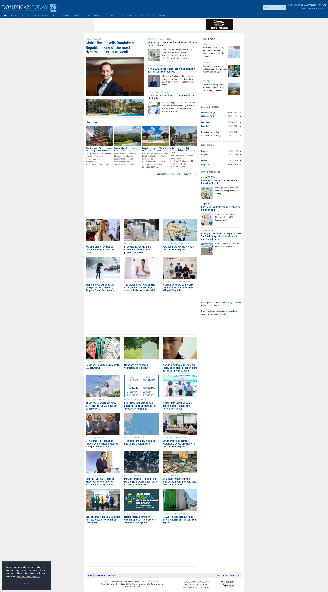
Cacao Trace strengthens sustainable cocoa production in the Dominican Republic (179, 444)
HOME (289, 5)
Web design (226, 581)
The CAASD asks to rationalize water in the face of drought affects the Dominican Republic (140, 288)
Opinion (67, 16)
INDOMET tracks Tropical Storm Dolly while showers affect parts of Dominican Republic (140, 482)
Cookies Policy (234, 575)
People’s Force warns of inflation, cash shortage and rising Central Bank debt (215, 69)
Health (56, 16)
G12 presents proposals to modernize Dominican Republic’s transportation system (102, 444)
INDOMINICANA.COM (196, 584)
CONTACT (321, 5)
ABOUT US (298, 5)
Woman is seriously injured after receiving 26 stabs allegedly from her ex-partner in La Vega (180, 368)
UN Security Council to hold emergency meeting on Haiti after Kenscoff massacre (180, 482)
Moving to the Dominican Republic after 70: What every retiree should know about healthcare (221, 236)
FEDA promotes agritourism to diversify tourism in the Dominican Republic (180, 520)
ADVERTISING (310, 5)
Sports (87, 16)
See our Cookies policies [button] (28, 577)
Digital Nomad (159, 16)
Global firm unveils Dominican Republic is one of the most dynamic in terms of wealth (110, 47)
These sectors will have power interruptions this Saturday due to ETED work (102, 406)
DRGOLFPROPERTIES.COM (196, 587)
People (77, 16)
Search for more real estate (168, 174)
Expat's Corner (170, 243)
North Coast (100, 16)
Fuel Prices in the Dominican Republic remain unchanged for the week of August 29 (140, 406)
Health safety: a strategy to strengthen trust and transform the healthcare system (140, 520)
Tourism (46, 16)
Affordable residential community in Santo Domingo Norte (182, 150)
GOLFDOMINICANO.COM (196, 581)
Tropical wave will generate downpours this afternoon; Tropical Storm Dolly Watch (100, 288)
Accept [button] (27, 583)
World (35, 16)
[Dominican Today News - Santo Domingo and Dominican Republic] (30, 7)
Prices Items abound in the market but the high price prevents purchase (137, 250)
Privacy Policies (221, 575)
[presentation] (193, 120)
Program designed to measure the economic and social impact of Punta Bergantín (179, 288)
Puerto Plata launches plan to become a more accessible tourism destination (178, 406)
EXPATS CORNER (214, 172)
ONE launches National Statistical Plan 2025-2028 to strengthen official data (103, 520)
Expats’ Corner (141, 16)
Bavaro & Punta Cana (120, 16)
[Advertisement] (141, 24)
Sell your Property (189, 174)
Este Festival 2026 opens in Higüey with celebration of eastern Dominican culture (100, 482)
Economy (24, 16)
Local (14, 16)
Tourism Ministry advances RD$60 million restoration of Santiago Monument (215, 87)
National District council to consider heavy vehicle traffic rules (101, 250)
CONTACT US (113, 575)
